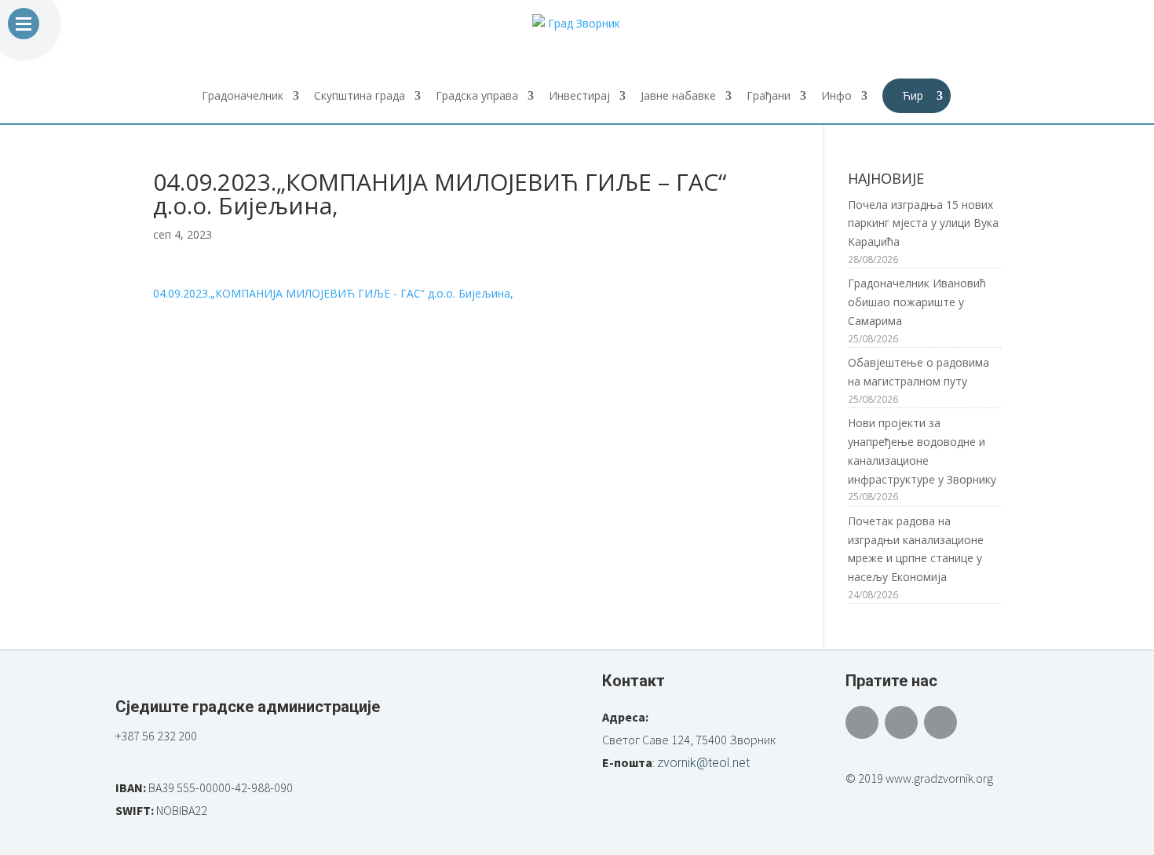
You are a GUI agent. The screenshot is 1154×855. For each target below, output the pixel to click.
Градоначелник (242, 96)
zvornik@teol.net (703, 762)
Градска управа (477, 96)
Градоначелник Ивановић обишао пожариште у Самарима (917, 302)
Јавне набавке (678, 96)
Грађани (769, 96)
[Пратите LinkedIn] (940, 722)
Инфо (836, 96)
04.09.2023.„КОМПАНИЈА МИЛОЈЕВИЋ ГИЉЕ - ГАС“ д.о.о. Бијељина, (333, 293)
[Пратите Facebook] (861, 722)
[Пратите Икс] (901, 722)
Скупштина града (359, 96)
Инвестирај (579, 96)
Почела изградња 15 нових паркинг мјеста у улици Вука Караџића (923, 223)
